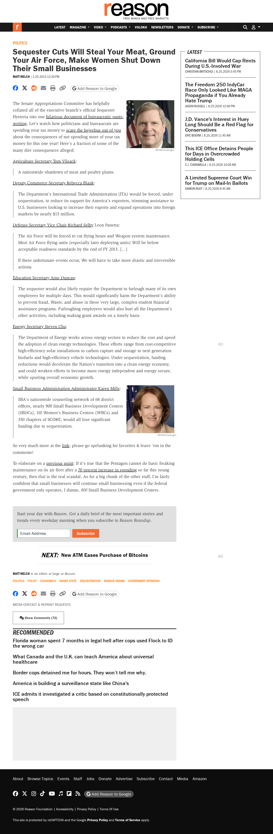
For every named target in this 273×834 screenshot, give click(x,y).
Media (182, 778)
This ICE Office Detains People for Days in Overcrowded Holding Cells (219, 153)
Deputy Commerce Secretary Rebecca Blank (53, 182)
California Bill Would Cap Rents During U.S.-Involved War (220, 63)
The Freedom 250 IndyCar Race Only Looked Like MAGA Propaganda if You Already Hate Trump (218, 92)
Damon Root (193, 188)
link (65, 445)
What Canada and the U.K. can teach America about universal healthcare (83, 659)
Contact (166, 778)
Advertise (124, 778)
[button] (256, 27)
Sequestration (90, 580)
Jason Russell (195, 106)
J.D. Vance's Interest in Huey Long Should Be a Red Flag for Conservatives (219, 124)
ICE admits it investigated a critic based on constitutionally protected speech (90, 697)
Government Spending (144, 580)
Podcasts (119, 27)
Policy (32, 580)
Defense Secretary (53, 225)
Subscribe (206, 27)
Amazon (200, 778)
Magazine (78, 27)
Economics (48, 580)
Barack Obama (114, 580)
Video (99, 27)
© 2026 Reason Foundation (33, 809)
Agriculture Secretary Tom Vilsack (44, 161)
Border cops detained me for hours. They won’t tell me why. (79, 672)
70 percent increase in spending (107, 469)
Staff (78, 778)
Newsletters (162, 27)
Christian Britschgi (199, 71)
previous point (59, 463)
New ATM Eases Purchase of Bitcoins (94, 555)
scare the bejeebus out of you (93, 130)
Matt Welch (21, 76)
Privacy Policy (86, 809)
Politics (20, 43)
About (18, 778)
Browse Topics (40, 778)
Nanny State (67, 580)
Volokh (141, 27)
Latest (59, 27)
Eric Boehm (193, 135)
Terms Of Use (109, 809)
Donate (184, 27)
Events (63, 778)
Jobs (90, 778)
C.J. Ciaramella (195, 164)
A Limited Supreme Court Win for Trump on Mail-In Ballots (218, 180)
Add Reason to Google (96, 88)
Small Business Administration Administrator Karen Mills (66, 388)
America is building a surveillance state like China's (71, 683)
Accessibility (65, 809)
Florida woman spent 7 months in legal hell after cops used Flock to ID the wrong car (93, 643)
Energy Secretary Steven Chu (39, 326)
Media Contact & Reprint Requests (42, 604)
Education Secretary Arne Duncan (44, 277)
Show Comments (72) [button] (40, 618)
